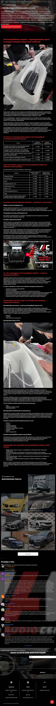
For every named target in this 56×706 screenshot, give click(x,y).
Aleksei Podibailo (9, 578)
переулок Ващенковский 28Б (11, 697)
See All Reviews (28, 645)
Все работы (28, 554)
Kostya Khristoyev (9, 624)
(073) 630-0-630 (25, 690)
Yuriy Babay (7, 608)
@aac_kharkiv (11, 694)
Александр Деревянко (10, 595)
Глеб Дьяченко (8, 634)
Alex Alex (7, 618)
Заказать (42, 672)
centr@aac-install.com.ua (45, 690)
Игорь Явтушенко (9, 572)
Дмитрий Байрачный (10, 603)
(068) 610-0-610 (9, 690)
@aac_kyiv (28, 694)
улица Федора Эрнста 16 (28, 697)
